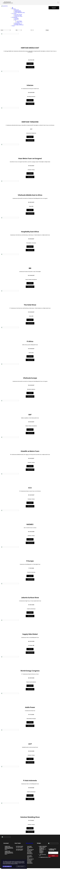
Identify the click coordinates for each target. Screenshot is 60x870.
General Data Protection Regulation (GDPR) (10, 863)
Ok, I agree (7, 866)
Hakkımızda (16, 9)
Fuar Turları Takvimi (18, 14)
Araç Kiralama (17, 22)
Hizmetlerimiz (14, 17)
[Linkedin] (53, 2)
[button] (30, 67)
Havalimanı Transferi (18, 23)
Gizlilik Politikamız (17, 11)
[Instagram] (46, 2)
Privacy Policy (21, 866)
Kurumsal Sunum (17, 10)
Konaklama (16, 19)
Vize (15, 20)
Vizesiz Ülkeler (19, 22)
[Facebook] (50, 2)
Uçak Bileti (16, 18)
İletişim (13, 25)
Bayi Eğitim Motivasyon (30, 853)
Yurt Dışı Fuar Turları (18, 16)
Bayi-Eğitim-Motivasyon (18, 24)
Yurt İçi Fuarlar (19, 847)
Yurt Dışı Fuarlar (19, 846)
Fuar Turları (14, 13)
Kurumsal (14, 8)
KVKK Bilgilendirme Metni (19, 12)
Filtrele (47, 30)
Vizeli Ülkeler (19, 21)
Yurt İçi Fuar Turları (18, 15)
